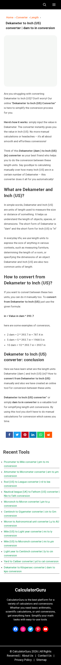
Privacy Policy (23, 659)
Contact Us (45, 655)
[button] (44, 4)
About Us (27, 655)
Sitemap (41, 659)
